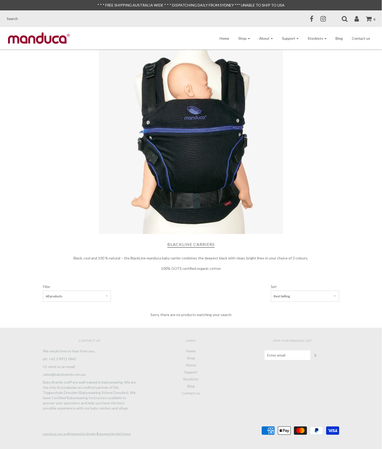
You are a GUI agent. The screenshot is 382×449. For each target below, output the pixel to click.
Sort (273, 287)
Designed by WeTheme (114, 434)
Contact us (361, 38)
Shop (191, 358)
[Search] (341, 19)
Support (190, 372)
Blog (339, 38)
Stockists (191, 379)
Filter (46, 287)
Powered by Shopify (82, 434)
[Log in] (353, 19)
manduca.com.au (55, 434)
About (191, 365)
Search (12, 18)
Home (224, 38)
